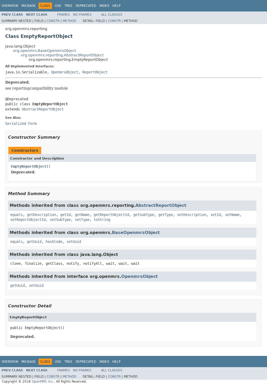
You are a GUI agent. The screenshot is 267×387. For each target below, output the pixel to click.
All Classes (111, 14)
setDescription (191, 215)
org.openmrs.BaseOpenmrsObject (44, 51)
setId (215, 215)
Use (58, 6)
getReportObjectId (111, 215)
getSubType (143, 215)
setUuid (73, 241)
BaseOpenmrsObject (136, 232)
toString (102, 220)
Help (116, 6)
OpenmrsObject (64, 72)
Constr (53, 21)
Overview (10, 6)
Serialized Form (21, 123)
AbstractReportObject (43, 109)
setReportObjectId (28, 220)
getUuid (34, 241)
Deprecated (86, 6)
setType (82, 220)
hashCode (54, 241)
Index (104, 6)
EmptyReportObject (28, 166)
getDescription (41, 215)
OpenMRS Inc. (43, 381)
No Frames (82, 14)
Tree (68, 6)
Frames (63, 14)
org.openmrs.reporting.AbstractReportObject (62, 55)
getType (165, 215)
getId (65, 215)
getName (82, 215)
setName (232, 215)
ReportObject (94, 72)
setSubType (60, 220)
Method (69, 21)
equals (16, 215)
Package (28, 6)
